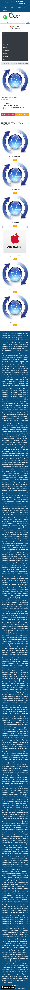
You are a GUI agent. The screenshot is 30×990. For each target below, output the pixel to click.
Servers (5, 41)
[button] (3, 227)
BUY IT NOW (22, 114)
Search (27, 22)
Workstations (6, 44)
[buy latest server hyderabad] (17, 986)
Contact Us (20, 7)
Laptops (5, 36)
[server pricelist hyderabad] (15, 986)
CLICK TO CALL (9, 987)
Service (5, 7)
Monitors (5, 47)
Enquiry (5, 10)
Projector (5, 59)
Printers (5, 53)
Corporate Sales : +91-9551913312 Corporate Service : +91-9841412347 (15, 3)
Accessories (6, 50)
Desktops (5, 39)
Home (3, 63)
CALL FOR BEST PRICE (8, 114)
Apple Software (9, 63)
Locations (12, 7)
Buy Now (15, 159)
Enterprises (5, 56)
